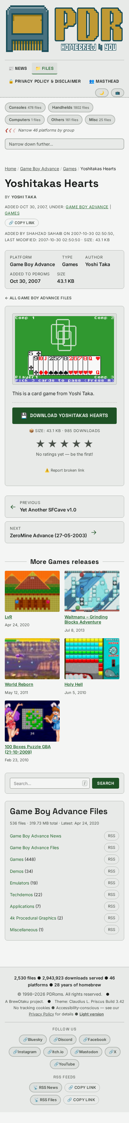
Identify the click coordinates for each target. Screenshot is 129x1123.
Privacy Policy (41, 1014)
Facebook (94, 1039)
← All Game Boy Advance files (38, 298)
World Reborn (19, 684)
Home (10, 168)
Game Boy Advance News (35, 835)
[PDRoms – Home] (64, 29)
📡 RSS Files (45, 1100)
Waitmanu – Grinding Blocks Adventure (86, 619)
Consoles (25, 107)
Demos (16, 871)
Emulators (19, 882)
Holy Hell (73, 684)
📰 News (17, 68)
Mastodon (86, 1052)
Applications (22, 906)
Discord (62, 1039)
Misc (100, 119)
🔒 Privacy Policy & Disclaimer (44, 81)
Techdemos (21, 894)
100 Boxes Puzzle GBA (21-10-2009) (28, 749)
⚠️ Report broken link (64, 470)
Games (69, 168)
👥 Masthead (104, 81)
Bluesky (33, 1039)
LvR (8, 616)
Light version (92, 1014)
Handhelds (70, 107)
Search (105, 783)
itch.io (55, 1052)
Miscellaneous (24, 929)
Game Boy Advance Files (34, 847)
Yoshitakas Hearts (52, 183)
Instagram (25, 1052)
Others (64, 119)
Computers (24, 119)
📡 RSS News (45, 1087)
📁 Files (44, 68)
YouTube (64, 1064)
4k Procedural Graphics (33, 917)
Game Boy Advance (39, 168)
